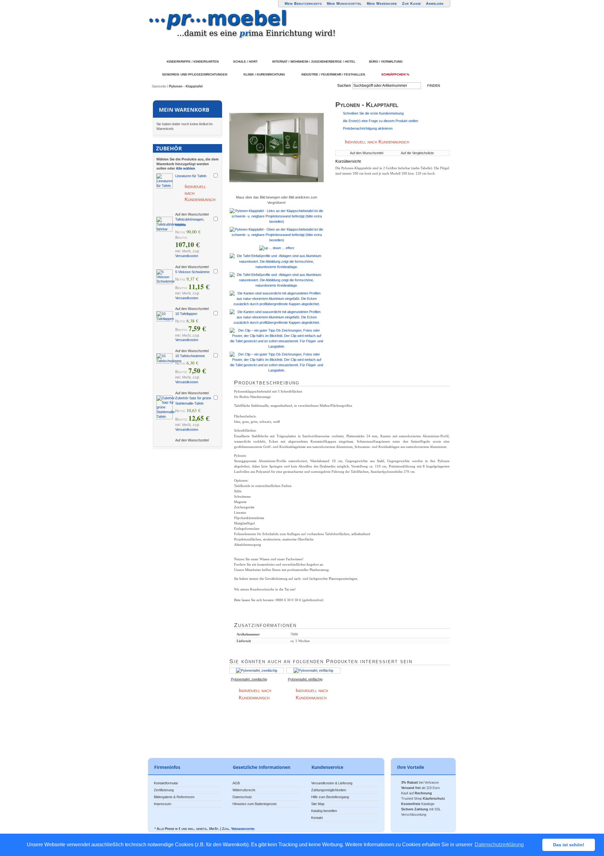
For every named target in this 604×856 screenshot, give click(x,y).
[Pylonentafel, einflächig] (313, 671)
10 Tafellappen (186, 314)
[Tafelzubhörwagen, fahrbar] (164, 224)
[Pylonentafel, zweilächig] (256, 671)
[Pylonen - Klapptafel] (276, 147)
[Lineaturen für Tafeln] (164, 180)
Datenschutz (242, 797)
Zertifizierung (164, 790)
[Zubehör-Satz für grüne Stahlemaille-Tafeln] (164, 407)
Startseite (159, 86)
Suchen (344, 85)
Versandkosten (186, 256)
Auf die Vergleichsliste (417, 153)
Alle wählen (185, 168)
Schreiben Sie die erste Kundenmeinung (373, 113)
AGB (236, 783)
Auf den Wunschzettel (366, 153)
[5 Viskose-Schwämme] (164, 276)
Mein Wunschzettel (344, 3)
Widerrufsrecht (243, 790)
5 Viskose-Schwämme (192, 272)
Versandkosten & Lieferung (331, 783)
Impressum (162, 804)
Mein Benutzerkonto (303, 3)
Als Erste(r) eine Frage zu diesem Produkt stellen (380, 121)
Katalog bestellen (324, 811)
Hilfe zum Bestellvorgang (330, 797)
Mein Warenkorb (382, 3)
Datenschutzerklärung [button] (499, 844)
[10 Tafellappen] (164, 316)
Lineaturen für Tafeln (190, 176)
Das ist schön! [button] (568, 844)
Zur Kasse (411, 3)
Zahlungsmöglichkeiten (328, 790)
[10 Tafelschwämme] (164, 358)
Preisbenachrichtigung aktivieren (368, 128)
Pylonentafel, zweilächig (249, 679)
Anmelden (435, 3)
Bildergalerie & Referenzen (174, 797)
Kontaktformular (166, 783)
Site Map (317, 804)
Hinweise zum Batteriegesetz (254, 804)
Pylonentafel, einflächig (305, 679)
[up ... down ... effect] (276, 248)
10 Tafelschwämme (190, 356)
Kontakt (317, 818)
